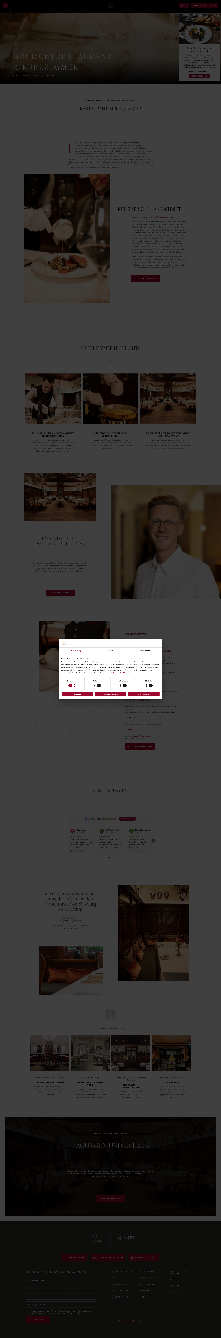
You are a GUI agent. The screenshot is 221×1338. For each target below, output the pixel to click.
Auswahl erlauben (110, 694)
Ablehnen (77, 694)
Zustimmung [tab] (76, 651)
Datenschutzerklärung (120, 673)
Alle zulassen (143, 694)
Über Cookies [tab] (145, 651)
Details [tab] (110, 651)
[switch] (97, 685)
